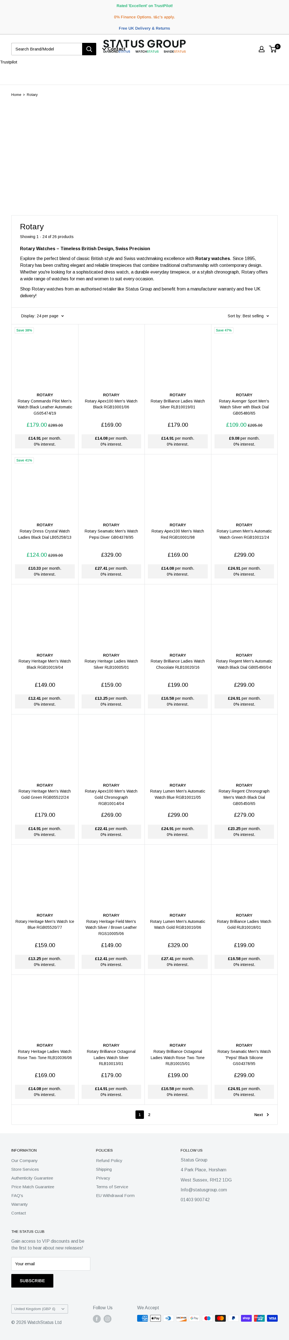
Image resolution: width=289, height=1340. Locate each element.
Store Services (25, 1169)
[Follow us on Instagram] (107, 1319)
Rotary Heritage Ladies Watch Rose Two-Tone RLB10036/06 (45, 1054)
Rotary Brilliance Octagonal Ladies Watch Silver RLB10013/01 (111, 1057)
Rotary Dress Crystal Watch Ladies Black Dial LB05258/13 (44, 534)
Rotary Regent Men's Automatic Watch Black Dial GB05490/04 (244, 664)
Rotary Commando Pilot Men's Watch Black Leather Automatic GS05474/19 (44, 407)
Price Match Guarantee (32, 1186)
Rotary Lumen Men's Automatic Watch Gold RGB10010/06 (177, 924)
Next (258, 1114)
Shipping (104, 1169)
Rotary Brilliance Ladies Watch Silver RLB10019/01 (178, 404)
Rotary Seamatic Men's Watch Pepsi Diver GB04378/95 (111, 534)
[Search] (89, 49)
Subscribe (32, 1280)
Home (16, 95)
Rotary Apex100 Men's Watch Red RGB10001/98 (178, 534)
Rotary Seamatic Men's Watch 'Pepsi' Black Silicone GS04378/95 (244, 1057)
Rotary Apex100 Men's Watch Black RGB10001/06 (111, 404)
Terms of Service (112, 1186)
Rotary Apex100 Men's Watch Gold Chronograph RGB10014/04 (111, 797)
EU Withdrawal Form (115, 1195)
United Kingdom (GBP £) (34, 1309)
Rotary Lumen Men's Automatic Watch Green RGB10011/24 (244, 534)
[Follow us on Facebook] (97, 1319)
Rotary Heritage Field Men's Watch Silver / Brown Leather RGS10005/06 (111, 927)
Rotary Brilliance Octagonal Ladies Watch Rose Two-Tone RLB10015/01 (178, 1057)
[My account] (261, 49)
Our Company (24, 1160)
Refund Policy (109, 1160)
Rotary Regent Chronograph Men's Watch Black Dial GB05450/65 (244, 797)
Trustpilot (8, 62)
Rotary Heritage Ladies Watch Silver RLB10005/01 (111, 664)
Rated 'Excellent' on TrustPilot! (145, 5)
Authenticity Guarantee (32, 1178)
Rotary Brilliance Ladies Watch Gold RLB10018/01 (244, 924)
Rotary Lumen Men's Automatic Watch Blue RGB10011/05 (177, 794)
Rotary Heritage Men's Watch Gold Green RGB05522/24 (45, 794)
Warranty (19, 1204)
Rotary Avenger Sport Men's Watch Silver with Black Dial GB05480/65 (244, 407)
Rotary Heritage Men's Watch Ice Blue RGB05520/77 (45, 924)
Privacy (103, 1178)
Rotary (32, 95)
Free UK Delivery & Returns (144, 28)
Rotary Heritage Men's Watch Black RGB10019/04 (45, 664)
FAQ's (17, 1195)
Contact (18, 1213)
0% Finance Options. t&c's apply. (144, 17)
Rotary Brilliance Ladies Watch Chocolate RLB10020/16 (178, 664)
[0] (273, 49)
